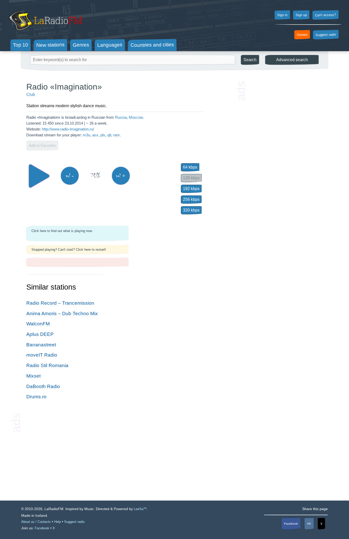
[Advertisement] (284, 158)
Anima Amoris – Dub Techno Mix (62, 313)
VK (309, 523)
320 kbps (191, 210)
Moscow (136, 117)
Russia (121, 117)
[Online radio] (45, 32)
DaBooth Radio (43, 386)
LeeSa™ (140, 509)
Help (57, 522)
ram (116, 135)
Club (30, 94)
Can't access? (325, 15)
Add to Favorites (42, 145)
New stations (50, 45)
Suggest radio (326, 35)
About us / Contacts (36, 522)
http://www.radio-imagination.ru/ (68, 129)
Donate (302, 35)
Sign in (282, 15)
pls (102, 135)
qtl (109, 135)
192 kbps (191, 188)
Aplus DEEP (40, 334)
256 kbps (191, 199)
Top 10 (20, 45)
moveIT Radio (41, 355)
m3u (86, 135)
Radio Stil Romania (47, 365)
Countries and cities (152, 45)
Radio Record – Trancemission (60, 303)
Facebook (291, 523)
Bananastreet (41, 344)
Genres (81, 45)
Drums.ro (36, 396)
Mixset (33, 376)
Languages (109, 45)
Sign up (301, 15)
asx (95, 135)
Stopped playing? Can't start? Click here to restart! (68, 249)
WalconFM (38, 323)
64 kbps (190, 167)
